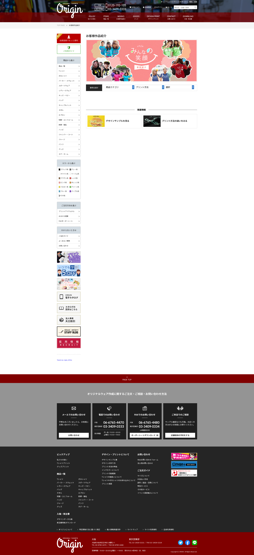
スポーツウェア (64, 86)
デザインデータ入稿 (64, 519)
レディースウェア (65, 91)
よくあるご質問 (64, 241)
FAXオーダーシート (66, 221)
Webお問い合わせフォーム (147, 460)
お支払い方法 (142, 479)
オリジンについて (65, 529)
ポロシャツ (63, 76)
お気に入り (135, 7)
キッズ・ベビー (64, 95)
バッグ (61, 100)
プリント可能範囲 (108, 473)
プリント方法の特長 (109, 467)
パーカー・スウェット (67, 81)
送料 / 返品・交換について (147, 483)
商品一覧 (62, 66)
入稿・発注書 (63, 514)
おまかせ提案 (63, 216)
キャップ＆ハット (65, 105)
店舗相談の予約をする (180, 435)
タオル (61, 110)
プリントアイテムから (66, 211)
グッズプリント (63, 467)
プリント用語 (107, 484)
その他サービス (143, 489)
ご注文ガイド (63, 236)
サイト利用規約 (151, 529)
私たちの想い (62, 460)
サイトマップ (132, 529)
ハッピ (61, 130)
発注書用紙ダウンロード (66, 523)
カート (169, 7)
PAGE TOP (127, 379)
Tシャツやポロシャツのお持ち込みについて (118, 480)
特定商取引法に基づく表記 (89, 529)
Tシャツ (62, 71)
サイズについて (143, 476)
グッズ (61, 149)
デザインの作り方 (108, 463)
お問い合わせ (63, 246)
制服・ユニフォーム (66, 120)
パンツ (61, 144)
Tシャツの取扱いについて (112, 477)
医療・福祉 (63, 125)
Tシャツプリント (63, 463)
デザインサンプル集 (109, 460)
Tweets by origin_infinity (64, 360)
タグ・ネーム (63, 154)
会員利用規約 (169, 529)
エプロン (62, 115)
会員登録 (148, 7)
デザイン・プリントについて (115, 454)
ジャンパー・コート (66, 135)
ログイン (159, 7)
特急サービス (142, 486)
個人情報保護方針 (114, 529)
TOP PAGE (61, 25)
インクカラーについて (110, 470)
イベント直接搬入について (147, 493)
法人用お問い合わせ (145, 463)
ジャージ (62, 139)
